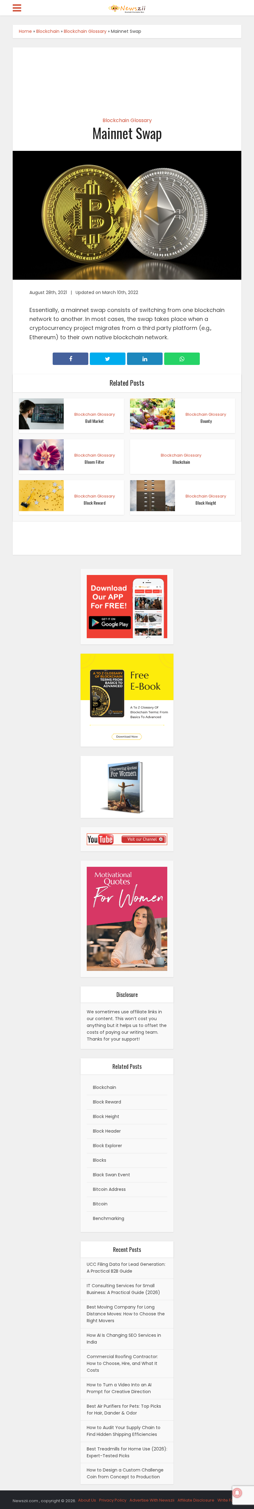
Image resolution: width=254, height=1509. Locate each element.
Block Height (205, 502)
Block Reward (95, 502)
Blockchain (47, 31)
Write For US (229, 1500)
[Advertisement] (127, 76)
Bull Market (94, 421)
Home (25, 31)
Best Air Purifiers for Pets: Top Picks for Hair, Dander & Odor (124, 1409)
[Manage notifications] (237, 1493)
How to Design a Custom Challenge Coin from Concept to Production (125, 1473)
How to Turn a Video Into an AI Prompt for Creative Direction (119, 1388)
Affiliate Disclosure (195, 1500)
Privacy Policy (112, 1500)
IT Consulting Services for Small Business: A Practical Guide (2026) (123, 1289)
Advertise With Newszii (151, 1500)
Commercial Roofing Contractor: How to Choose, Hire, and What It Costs (122, 1363)
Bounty (206, 421)
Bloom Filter (94, 461)
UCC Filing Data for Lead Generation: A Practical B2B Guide (126, 1267)
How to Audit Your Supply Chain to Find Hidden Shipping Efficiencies (123, 1430)
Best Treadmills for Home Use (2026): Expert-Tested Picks (127, 1452)
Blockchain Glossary (85, 31)
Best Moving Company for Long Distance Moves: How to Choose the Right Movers (126, 1314)
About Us (87, 1500)
